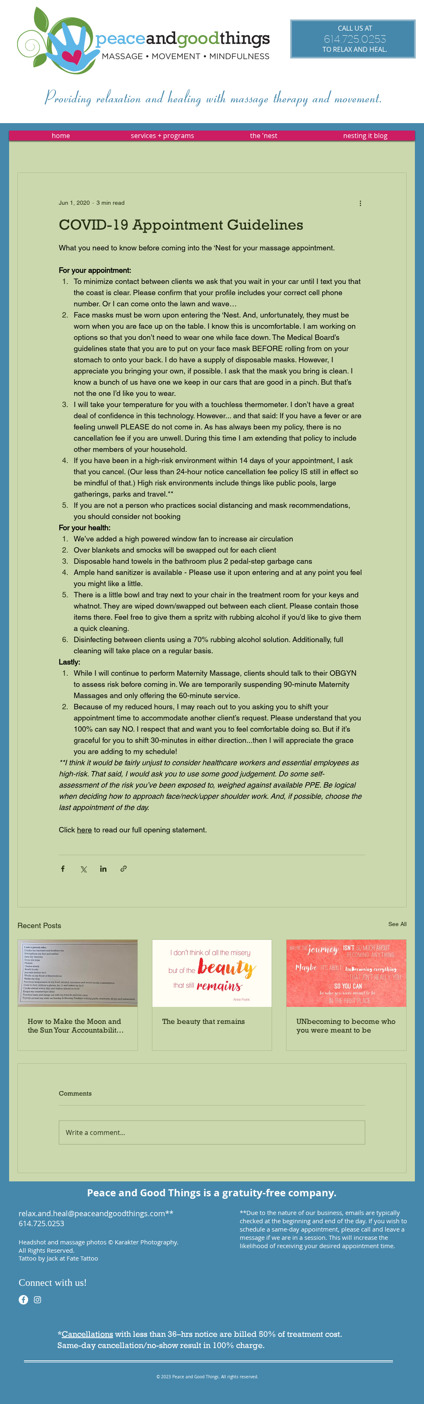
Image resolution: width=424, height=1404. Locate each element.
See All (397, 924)
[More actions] (360, 203)
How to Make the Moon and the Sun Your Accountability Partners (74, 1025)
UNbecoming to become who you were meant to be (345, 1025)
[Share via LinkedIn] (103, 869)
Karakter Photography (146, 1242)
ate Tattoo (84, 1258)
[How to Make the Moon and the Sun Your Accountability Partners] (77, 973)
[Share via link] (124, 869)
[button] (162, 135)
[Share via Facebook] (63, 869)
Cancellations (87, 1334)
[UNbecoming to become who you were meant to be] (346, 973)
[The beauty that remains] (212, 973)
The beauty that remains (203, 1021)
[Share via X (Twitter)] (83, 869)
